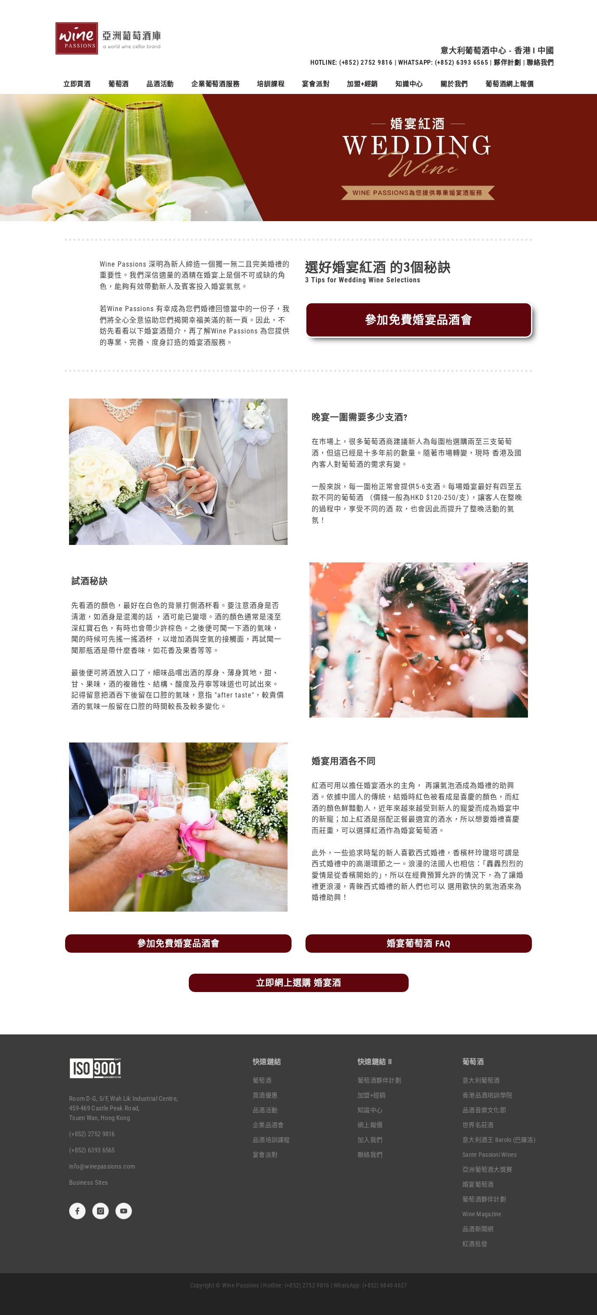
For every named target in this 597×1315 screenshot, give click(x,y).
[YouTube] (123, 1211)
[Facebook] (77, 1211)
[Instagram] (100, 1211)
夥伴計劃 (507, 62)
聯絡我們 (540, 62)
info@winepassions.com (102, 1166)
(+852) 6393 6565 (462, 62)
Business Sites (88, 1183)
